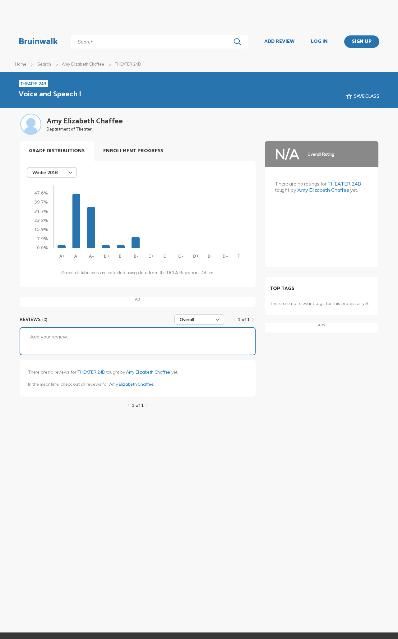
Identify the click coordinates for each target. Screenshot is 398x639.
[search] (152, 41)
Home (20, 64)
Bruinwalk (38, 41)
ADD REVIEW (279, 42)
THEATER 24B (91, 372)
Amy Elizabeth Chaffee (83, 64)
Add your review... (50, 336)
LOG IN (319, 42)
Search (44, 64)
